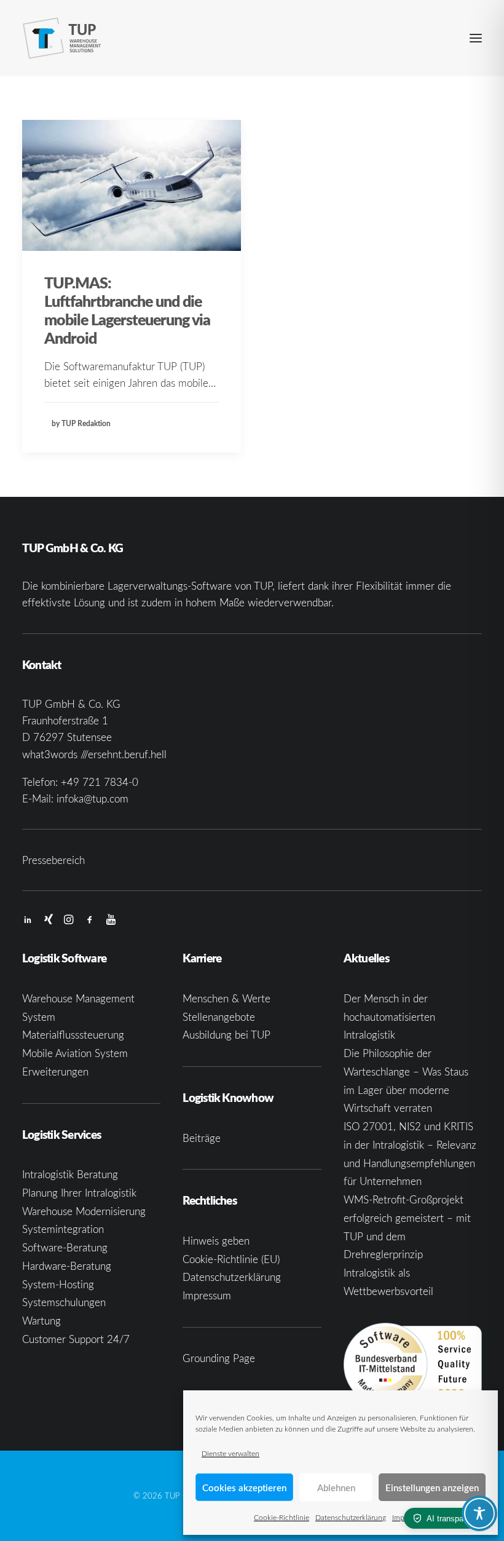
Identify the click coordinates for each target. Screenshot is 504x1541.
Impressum (207, 1295)
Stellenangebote (219, 1017)
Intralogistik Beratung (70, 1174)
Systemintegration (63, 1229)
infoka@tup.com (92, 798)
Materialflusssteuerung (73, 1035)
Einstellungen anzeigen (432, 1487)
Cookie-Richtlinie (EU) (231, 1259)
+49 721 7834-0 (99, 782)
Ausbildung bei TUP (226, 1035)
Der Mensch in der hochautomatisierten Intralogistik (389, 1016)
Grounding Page (219, 1358)
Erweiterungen (55, 1071)
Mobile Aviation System (75, 1053)
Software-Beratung (65, 1247)
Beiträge (202, 1138)
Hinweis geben (216, 1241)
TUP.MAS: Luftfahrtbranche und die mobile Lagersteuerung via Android (127, 310)
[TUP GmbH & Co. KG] (62, 38)
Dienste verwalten (230, 1453)
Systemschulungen (64, 1302)
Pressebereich (53, 860)
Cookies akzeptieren (244, 1487)
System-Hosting (58, 1284)
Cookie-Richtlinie (281, 1517)
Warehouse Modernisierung (84, 1211)
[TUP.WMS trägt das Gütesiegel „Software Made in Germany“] (413, 1365)
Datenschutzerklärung (350, 1517)
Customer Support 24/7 (76, 1339)
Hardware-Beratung (66, 1266)
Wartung (41, 1320)
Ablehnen (336, 1487)
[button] (475, 38)
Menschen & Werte (226, 998)
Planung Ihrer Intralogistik (79, 1193)
